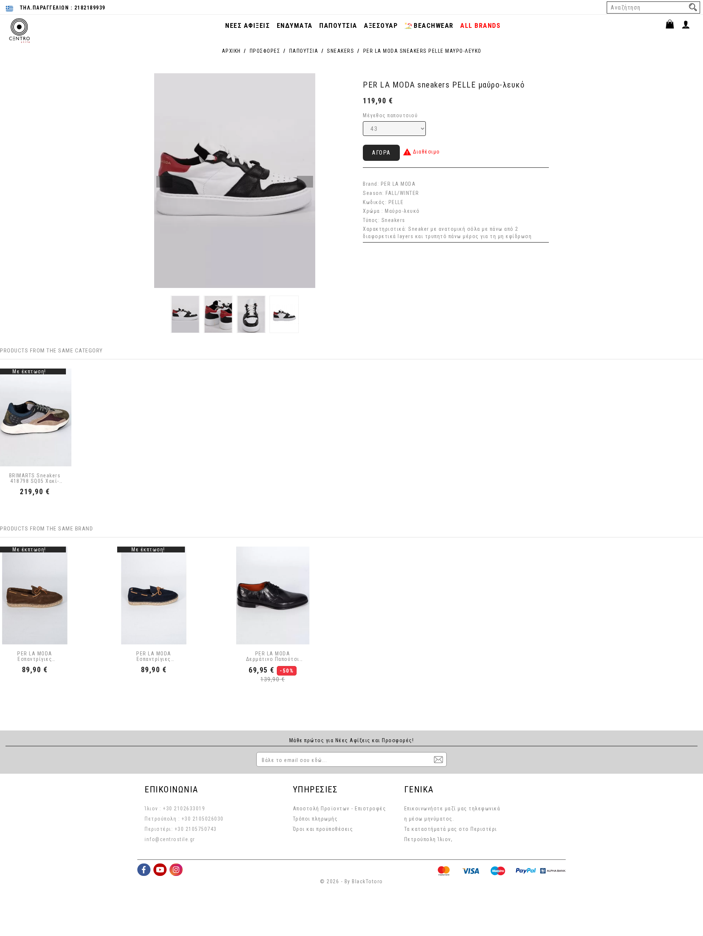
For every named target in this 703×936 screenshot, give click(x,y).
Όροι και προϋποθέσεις (323, 829)
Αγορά (381, 152)
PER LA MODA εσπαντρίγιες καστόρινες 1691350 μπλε (154, 656)
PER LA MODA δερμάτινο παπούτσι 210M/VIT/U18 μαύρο (272, 656)
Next (305, 182)
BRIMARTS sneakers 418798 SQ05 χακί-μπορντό (35, 478)
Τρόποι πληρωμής (315, 819)
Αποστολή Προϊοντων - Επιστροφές (339, 808)
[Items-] (673, 25)
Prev (164, 182)
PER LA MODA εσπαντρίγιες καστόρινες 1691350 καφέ (35, 656)
